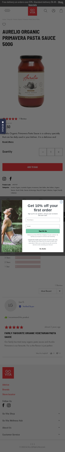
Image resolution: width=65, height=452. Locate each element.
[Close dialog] (61, 202)
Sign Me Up (43, 231)
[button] (3, 126)
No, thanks (43, 249)
